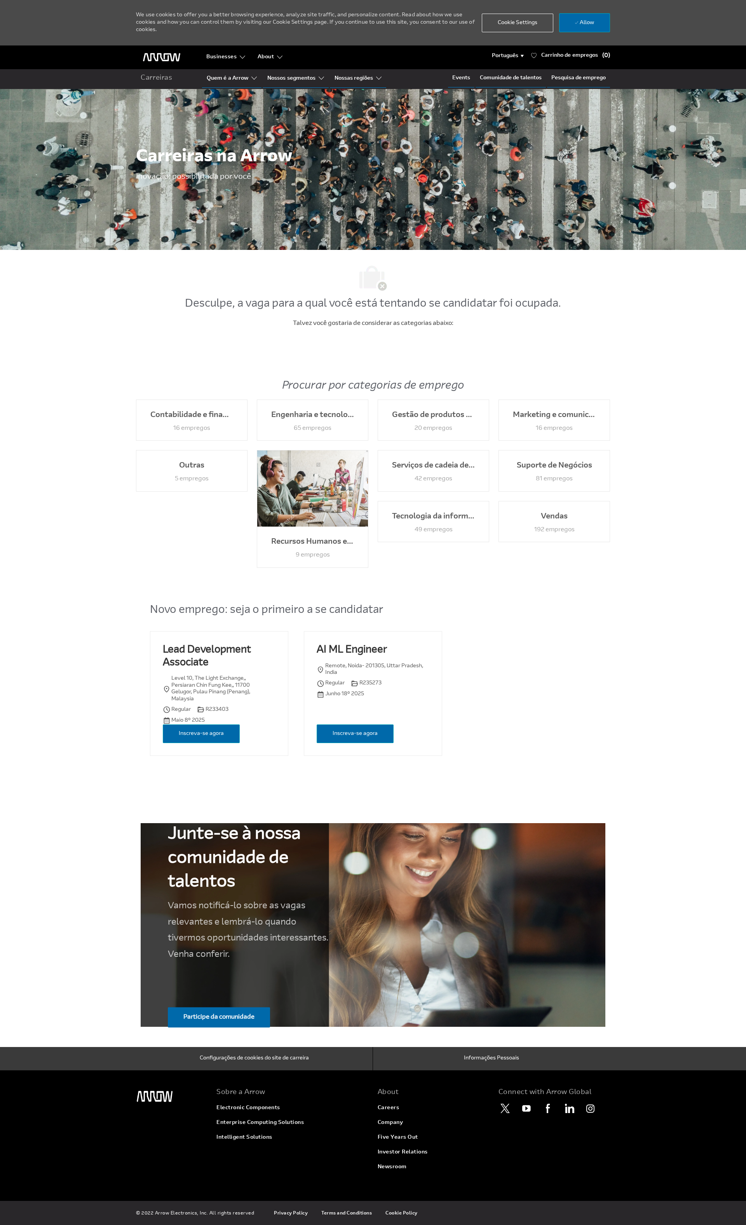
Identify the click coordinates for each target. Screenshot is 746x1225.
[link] (171, 1096)
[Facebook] (548, 1108)
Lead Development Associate (207, 656)
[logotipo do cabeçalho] (161, 57)
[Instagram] (590, 1108)
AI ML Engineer (352, 650)
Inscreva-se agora (201, 733)
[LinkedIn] (569, 1108)
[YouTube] (526, 1108)
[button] (508, 56)
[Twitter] (505, 1108)
